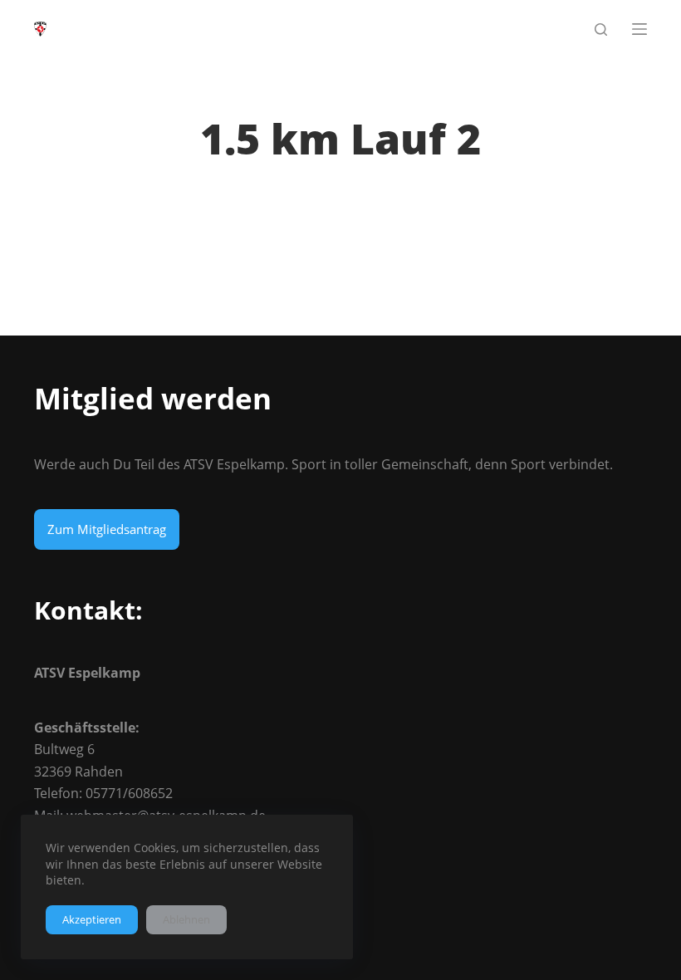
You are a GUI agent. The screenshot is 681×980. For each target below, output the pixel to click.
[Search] (601, 29)
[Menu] (639, 29)
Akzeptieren (91, 919)
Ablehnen (186, 919)
